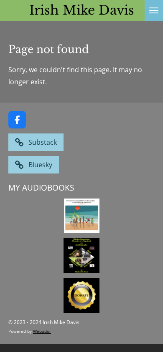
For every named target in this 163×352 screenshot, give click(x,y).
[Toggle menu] (154, 10)
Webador (42, 331)
